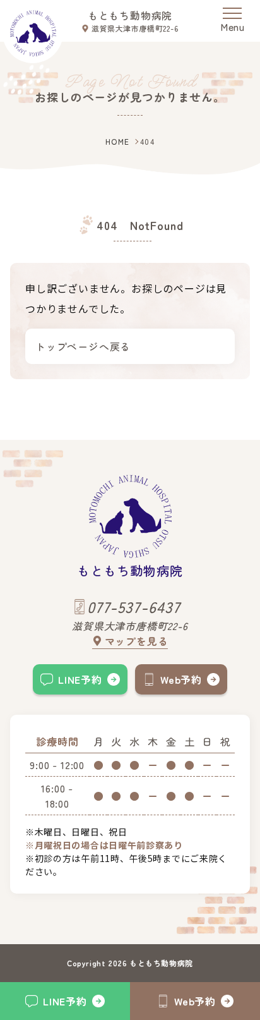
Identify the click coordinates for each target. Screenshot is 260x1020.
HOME (117, 141)
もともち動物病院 (130, 15)
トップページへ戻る (83, 346)
